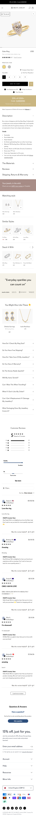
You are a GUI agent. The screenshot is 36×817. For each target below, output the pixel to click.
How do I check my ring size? (13, 343)
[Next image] (33, 247)
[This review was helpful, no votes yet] (28, 532)
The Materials (8, 163)
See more (18, 481)
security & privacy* (27, 752)
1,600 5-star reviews (17, 186)
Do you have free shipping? (12, 350)
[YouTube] (20, 808)
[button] (31, 84)
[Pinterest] (16, 808)
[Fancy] (24, 808)
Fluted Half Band (27, 263)
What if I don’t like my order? (13, 391)
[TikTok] (12, 808)
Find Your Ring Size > (28, 73)
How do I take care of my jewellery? (15, 357)
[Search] (30, 8)
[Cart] (33, 8)
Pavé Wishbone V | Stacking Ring (21, 263)
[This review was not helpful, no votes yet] (32, 532)
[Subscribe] (31, 747)
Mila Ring (4, 263)
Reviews (6, 169)
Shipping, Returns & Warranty (15, 174)
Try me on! (6, 14)
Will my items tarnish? (10, 378)
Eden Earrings (5, 211)
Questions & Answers (18, 706)
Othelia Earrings (9, 327)
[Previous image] (30, 247)
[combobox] (26, 493)
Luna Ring (25, 237)
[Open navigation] (2, 8)
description (7, 115)
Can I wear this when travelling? (14, 385)
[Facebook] (4, 808)
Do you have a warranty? (11, 364)
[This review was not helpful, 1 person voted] (32, 685)
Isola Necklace (25, 327)
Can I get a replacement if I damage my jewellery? (15, 399)
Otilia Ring (15, 237)
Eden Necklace (16, 211)
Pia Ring (4, 237)
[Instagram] (8, 808)
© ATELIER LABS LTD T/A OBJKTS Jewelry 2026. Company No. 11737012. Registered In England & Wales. (18, 813)
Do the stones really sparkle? (13, 371)
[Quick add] (10, 207)
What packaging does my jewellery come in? (15, 409)
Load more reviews (18, 693)
